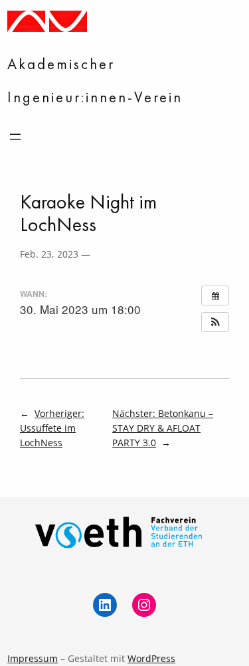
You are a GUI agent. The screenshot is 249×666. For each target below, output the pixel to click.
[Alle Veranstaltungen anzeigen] (215, 295)
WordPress (151, 658)
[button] (215, 322)
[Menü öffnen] (15, 137)
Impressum (32, 658)
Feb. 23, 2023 (49, 254)
